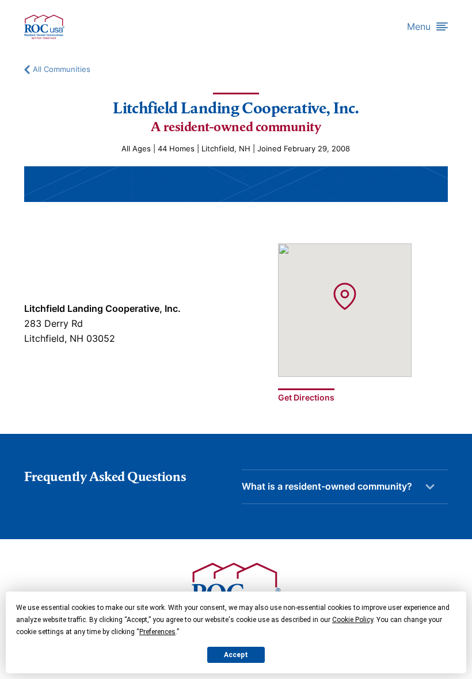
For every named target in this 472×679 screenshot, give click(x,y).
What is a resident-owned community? (327, 486)
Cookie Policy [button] (352, 620)
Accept (236, 655)
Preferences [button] (157, 632)
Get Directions (306, 397)
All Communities (61, 69)
